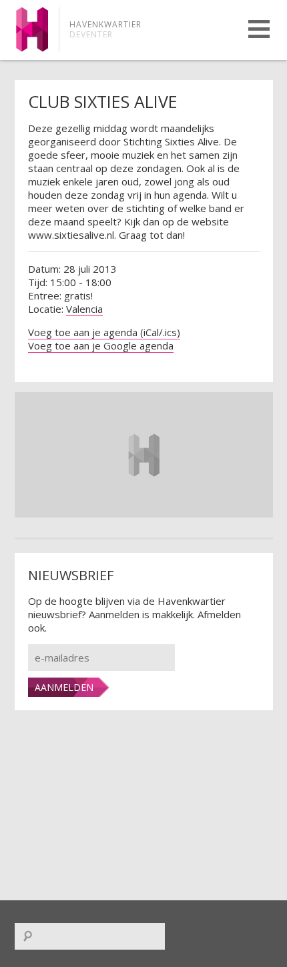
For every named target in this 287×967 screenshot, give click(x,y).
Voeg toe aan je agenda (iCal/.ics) (104, 332)
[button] (259, 29)
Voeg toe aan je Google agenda (101, 345)
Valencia (84, 308)
